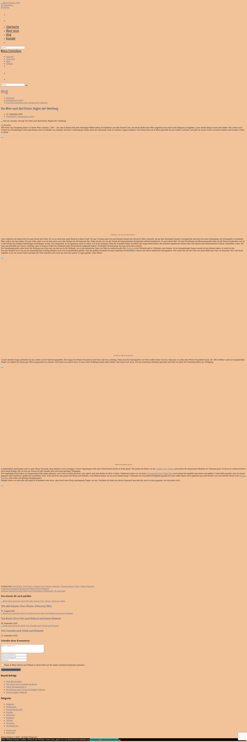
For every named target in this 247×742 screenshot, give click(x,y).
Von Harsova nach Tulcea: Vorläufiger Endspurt (25, 689)
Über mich (10, 59)
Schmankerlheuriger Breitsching (159, 473)
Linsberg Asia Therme (165, 469)
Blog (8, 61)
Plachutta (130, 248)
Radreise (56, 586)
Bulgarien (10, 704)
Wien (77, 586)
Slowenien (10, 723)
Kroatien (9, 712)
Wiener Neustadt (87, 586)
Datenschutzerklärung (109, 740)
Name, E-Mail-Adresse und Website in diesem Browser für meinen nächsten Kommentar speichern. (44, 665)
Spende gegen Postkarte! (16, 692)
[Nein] (120, 740)
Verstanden (95, 740)
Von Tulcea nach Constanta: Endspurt (21, 684)
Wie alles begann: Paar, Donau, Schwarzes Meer (26, 606)
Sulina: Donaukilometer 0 (16, 687)
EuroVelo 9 (27, 586)
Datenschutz (11, 730)
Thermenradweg (67, 586)
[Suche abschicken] (26, 85)
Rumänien (10, 717)
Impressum (10, 733)
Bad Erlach (17, 586)
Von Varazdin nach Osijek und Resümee (22, 630)
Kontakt (9, 64)
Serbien (9, 720)
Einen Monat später (14, 681)
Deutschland (11, 116)
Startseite (10, 57)
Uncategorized (12, 725)
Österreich (10, 715)
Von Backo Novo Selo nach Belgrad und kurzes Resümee (31, 618)
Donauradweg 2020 (26, 116)
